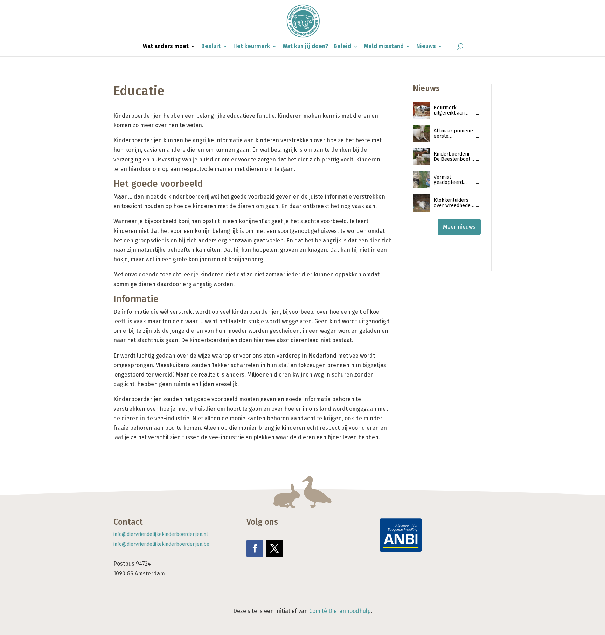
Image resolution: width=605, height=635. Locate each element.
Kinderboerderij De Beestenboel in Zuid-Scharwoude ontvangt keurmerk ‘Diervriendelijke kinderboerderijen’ (454, 156)
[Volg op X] (274, 548)
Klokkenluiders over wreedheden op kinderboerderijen (454, 203)
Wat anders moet (166, 46)
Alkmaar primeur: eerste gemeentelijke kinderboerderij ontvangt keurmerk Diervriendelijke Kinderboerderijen (454, 133)
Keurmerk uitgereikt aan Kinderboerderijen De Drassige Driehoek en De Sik (454, 110)
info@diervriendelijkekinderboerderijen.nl (160, 534)
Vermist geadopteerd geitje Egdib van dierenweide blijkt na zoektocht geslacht (454, 179)
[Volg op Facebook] (254, 548)
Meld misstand (384, 46)
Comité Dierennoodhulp (340, 611)
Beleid (342, 46)
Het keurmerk (251, 46)
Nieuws (426, 46)
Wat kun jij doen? (305, 46)
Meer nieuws (459, 226)
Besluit (211, 46)
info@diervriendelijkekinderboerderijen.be (161, 544)
